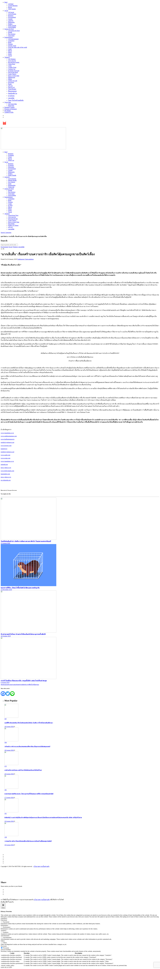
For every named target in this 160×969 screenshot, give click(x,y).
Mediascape (11, 77)
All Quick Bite (12, 104)
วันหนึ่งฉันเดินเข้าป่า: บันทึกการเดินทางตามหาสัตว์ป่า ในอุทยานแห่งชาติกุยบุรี (26, 541)
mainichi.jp (4, 449)
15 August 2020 (5, 543)
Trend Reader (12, 89)
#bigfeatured (4, 684)
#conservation (12, 684)
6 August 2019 (5, 682)
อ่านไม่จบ (11, 96)
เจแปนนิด (11, 98)
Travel (10, 55)
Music (10, 52)
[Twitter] (7, 693)
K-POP (10, 205)
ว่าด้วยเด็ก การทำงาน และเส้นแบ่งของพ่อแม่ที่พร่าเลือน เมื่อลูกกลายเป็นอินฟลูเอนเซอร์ (27, 746)
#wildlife (22, 684)
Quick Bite (7, 102)
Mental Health (12, 180)
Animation (11, 40)
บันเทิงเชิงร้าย (12, 93)
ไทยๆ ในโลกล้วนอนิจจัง (16, 100)
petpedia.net (4, 464)
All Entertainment (13, 39)
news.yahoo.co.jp (6, 467)
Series (10, 54)
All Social (11, 12)
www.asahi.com (5, 455)
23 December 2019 (6, 589)
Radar (10, 84)
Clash (9, 65)
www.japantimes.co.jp (7, 433)
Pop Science (11, 34)
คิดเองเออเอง (12, 91)
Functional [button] (4, 920)
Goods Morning (13, 5)
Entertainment (8, 37)
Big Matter (7, 110)
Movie (10, 50)
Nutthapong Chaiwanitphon (25, 259)
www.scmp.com (5, 458)
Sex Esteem (11, 182)
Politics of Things (13, 225)
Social (6, 10)
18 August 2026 (9, 726)
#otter (18, 684)
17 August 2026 (9, 797)
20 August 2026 (9, 774)
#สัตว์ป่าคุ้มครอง (33, 684)
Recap (10, 7)
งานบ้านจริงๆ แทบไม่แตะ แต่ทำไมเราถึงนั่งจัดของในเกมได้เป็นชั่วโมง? (23, 770)
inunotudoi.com (5, 474)
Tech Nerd (11, 35)
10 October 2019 (6, 636)
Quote (10, 157)
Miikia (10, 79)
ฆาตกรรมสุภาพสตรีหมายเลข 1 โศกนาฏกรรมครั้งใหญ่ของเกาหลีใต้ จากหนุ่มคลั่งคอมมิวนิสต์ (28, 793)
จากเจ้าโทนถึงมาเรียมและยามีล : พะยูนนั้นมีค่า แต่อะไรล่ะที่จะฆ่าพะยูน (24, 680)
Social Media (12, 27)
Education (11, 167)
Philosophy (11, 22)
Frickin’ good (12, 45)
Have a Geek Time (13, 75)
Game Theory (12, 74)
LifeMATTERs (8, 112)
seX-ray (10, 85)
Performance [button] (4, 925)
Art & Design (12, 14)
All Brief (10, 4)
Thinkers (7, 57)
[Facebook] (3, 693)
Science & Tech (9, 29)
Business (10, 15)
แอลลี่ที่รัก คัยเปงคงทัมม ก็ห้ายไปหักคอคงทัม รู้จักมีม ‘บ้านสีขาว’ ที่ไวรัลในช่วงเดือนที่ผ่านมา (28, 722)
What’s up (11, 160)
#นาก (26, 684)
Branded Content (9, 107)
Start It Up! (11, 87)
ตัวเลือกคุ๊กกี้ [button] (5, 902)
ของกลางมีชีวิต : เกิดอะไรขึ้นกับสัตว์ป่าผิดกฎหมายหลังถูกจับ (20, 587)
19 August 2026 (9, 821)
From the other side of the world (17, 47)
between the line (13, 219)
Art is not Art (12, 60)
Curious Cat (11, 69)
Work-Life (11, 187)
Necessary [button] (4, 946)
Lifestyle (10, 20)
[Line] (12, 693)
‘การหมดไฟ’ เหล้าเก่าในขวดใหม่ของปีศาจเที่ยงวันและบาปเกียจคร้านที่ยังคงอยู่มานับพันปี (27, 841)
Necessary (6, 948)
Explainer (11, 155)
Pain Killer (11, 224)
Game (10, 49)
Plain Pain (11, 105)
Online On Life (12, 80)
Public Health (12, 25)
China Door (11, 64)
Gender (10, 19)
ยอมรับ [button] (11, 902)
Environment (12, 17)
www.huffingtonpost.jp (7, 439)
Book (9, 42)
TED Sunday (12, 9)
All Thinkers (12, 59)
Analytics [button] (3, 930)
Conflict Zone (12, 67)
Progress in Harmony (10, 109)
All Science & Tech (14, 30)
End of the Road (13, 72)
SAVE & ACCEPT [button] (6, 967)
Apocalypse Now (13, 215)
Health (10, 32)
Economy (11, 165)
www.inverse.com (6, 445)
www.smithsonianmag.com (9, 436)
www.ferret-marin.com (7, 471)
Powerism (11, 82)
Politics (10, 24)
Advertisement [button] (5, 935)
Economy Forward (13, 70)
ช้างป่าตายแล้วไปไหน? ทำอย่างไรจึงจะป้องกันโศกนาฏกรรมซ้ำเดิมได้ (23, 634)
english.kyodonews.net (7, 442)
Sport (9, 183)
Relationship (11, 185)
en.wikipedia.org (6, 480)
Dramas (10, 44)
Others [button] (3, 941)
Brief (5, 2)
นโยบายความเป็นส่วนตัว (41, 866)
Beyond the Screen (13, 62)
